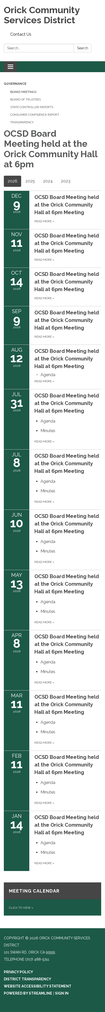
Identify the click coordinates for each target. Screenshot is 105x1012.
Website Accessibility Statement (37, 986)
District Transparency (27, 979)
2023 (65, 181)
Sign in (62, 993)
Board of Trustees (25, 99)
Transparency (22, 122)
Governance (15, 84)
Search (82, 48)
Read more (44, 381)
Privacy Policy (18, 972)
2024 (48, 181)
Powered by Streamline (28, 993)
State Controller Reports (31, 107)
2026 (12, 181)
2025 (30, 181)
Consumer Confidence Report (34, 114)
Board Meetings (23, 92)
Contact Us (20, 34)
